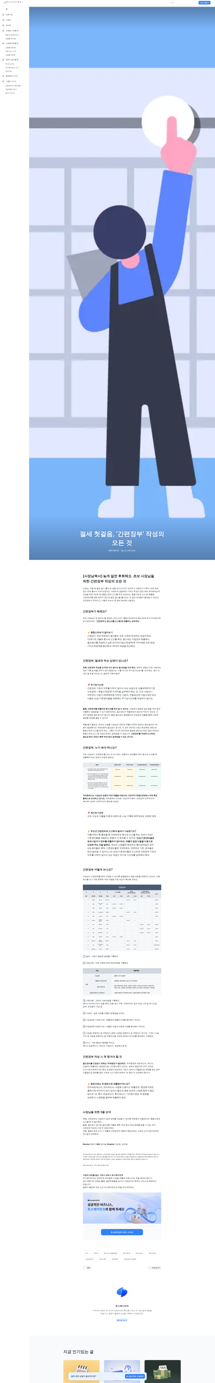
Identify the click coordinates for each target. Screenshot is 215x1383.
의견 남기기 (156, 1268)
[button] (122, 1232)
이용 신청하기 (204, 3)
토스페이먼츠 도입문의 (135, 1376)
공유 (88, 1268)
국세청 (123, 876)
